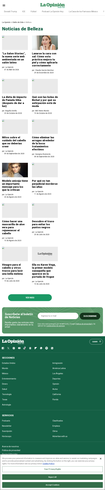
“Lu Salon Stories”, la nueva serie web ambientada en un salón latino (14, 58)
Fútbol (34, 11)
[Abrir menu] (4, 5)
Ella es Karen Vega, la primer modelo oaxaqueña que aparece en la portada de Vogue (44, 270)
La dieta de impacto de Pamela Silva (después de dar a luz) (14, 101)
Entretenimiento (9, 379)
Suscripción (7, 431)
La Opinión (6, 22)
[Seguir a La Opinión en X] (8, 348)
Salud (4, 389)
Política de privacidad (84, 324)
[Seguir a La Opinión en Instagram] (14, 348)
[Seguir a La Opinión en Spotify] (46, 348)
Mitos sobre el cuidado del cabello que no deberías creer (14, 142)
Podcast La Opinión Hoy (52, 11)
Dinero (5, 384)
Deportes (56, 379)
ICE (23, 11)
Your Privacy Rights (52, 469)
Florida (55, 399)
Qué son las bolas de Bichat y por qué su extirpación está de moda (45, 101)
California (56, 394)
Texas (4, 399)
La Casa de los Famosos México (83, 11)
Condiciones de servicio (55, 326)
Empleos (56, 426)
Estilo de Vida (18, 22)
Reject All (52, 477)
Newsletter (6, 426)
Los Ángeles (57, 373)
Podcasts (6, 421)
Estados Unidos (8, 363)
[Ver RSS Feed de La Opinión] (52, 348)
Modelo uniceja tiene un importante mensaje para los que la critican (15, 185)
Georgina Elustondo (42, 154)
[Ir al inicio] (13, 341)
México (5, 373)
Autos (55, 389)
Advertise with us (59, 436)
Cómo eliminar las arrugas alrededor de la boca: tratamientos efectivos (43, 143)
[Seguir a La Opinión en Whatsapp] (41, 348)
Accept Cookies (52, 485)
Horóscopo (6, 436)
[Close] (101, 459)
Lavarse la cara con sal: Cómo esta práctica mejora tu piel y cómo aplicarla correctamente (44, 59)
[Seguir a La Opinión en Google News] (30, 348)
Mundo (5, 368)
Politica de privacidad (11, 450)
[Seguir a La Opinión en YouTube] (19, 348)
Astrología (6, 405)
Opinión (55, 384)
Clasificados (57, 421)
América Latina (59, 368)
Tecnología (6, 394)
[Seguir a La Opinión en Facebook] (3, 348)
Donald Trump (10, 11)
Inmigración (57, 363)
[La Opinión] (52, 5)
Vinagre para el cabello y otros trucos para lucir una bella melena (12, 269)
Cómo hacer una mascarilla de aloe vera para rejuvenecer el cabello (13, 227)
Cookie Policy (48, 464)
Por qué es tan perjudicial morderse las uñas (45, 183)
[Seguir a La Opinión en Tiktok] (24, 348)
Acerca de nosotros (10, 446)
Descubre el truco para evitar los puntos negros (43, 224)
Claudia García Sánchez (44, 70)
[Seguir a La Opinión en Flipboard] (35, 348)
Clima (54, 431)
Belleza (28, 22)
